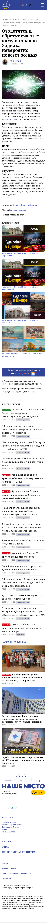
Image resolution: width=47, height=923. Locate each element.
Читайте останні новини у (23, 372)
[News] (26, 5)
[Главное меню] (42, 5)
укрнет (22, 210)
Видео (4, 829)
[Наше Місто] (6, 5)
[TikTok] (30, 5)
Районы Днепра (8, 832)
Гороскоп (13, 210)
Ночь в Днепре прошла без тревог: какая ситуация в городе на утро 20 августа (21, 390)
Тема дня (20, 635)
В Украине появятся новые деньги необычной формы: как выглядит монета (22, 382)
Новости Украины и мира (12, 824)
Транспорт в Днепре (10, 827)
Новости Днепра (11, 19)
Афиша (16, 205)
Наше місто (8, 119)
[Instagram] (23, 5)
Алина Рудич (16, 61)
